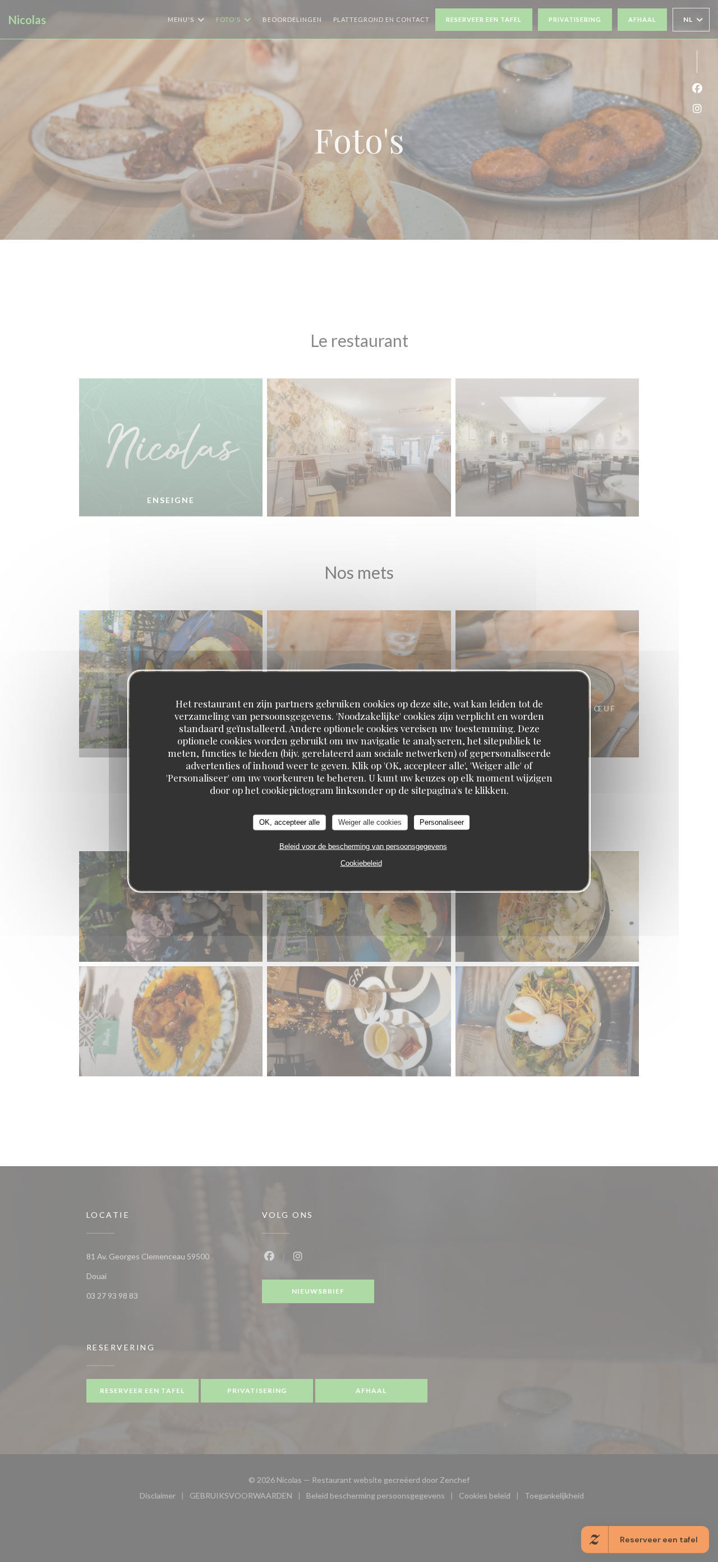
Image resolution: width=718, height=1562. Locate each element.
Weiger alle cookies (370, 822)
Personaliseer (442, 822)
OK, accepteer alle (289, 822)
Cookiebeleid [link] (361, 862)
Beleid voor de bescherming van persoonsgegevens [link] (363, 846)
